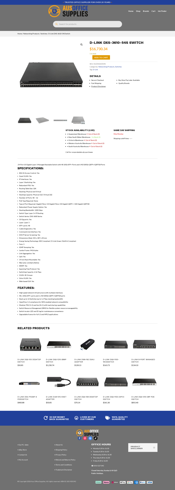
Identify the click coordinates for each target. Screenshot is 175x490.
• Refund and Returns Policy (64, 460)
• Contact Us (22, 455)
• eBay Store (22, 450)
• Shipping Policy (60, 450)
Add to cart (101, 57)
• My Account (23, 460)
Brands (146, 11)
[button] (81, 44)
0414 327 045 (99, 466)
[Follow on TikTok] (96, 438)
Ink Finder (162, 11)
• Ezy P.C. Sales (23, 445)
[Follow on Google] (90, 438)
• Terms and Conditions (63, 465)
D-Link (95, 70)
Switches (44, 34)
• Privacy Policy (60, 455)
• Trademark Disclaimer (63, 470)
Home (130, 11)
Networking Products (31, 34)
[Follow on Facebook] (79, 438)
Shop (138, 11)
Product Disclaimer (98, 86)
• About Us (58, 445)
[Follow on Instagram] (85, 438)
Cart (153, 11)
